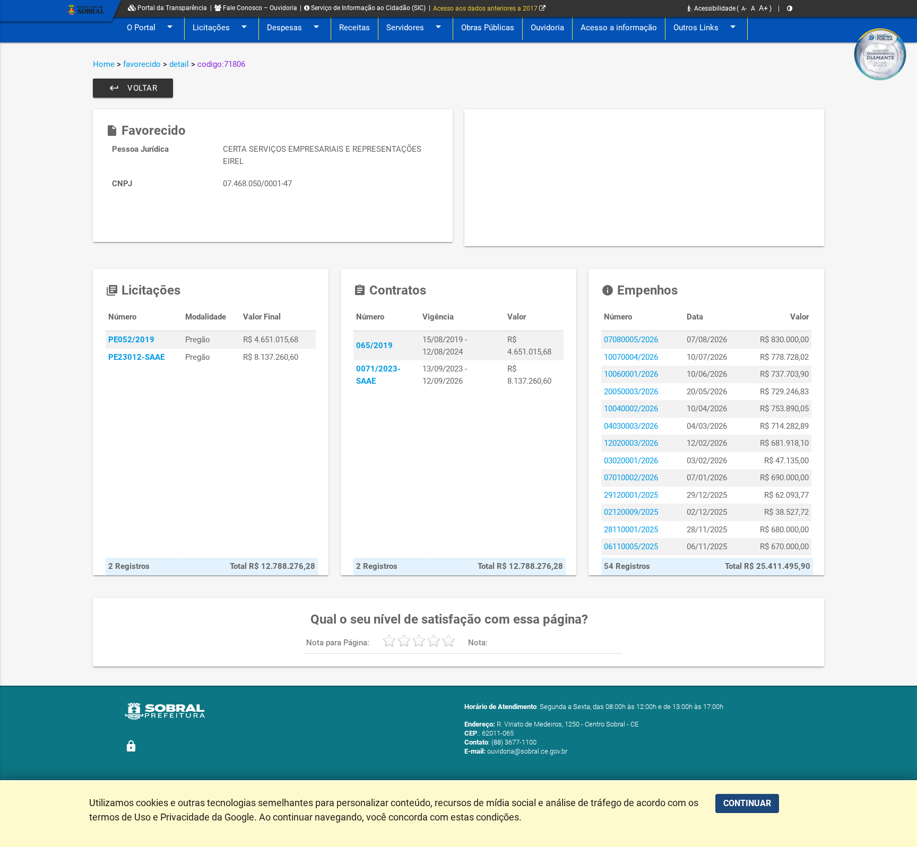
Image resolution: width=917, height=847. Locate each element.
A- (744, 8)
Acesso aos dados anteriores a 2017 (486, 8)
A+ (763, 8)
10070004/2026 (631, 357)
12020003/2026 (631, 443)
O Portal (151, 26)
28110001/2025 (631, 529)
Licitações (221, 26)
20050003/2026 (631, 391)
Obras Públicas (487, 27)
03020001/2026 (631, 460)
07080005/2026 (631, 339)
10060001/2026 (631, 374)
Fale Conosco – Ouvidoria (259, 8)
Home (104, 64)
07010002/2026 (631, 477)
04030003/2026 (631, 426)
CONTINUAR (747, 803)
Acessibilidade (714, 8)
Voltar (133, 88)
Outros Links (706, 26)
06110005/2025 (631, 546)
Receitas (354, 27)
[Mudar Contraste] (789, 8)
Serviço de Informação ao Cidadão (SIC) (367, 8)
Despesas (295, 26)
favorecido (142, 64)
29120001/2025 (631, 495)
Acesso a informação (619, 27)
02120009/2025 (631, 512)
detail (179, 64)
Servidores (415, 26)
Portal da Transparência (171, 8)
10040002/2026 (631, 408)
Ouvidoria (547, 27)
